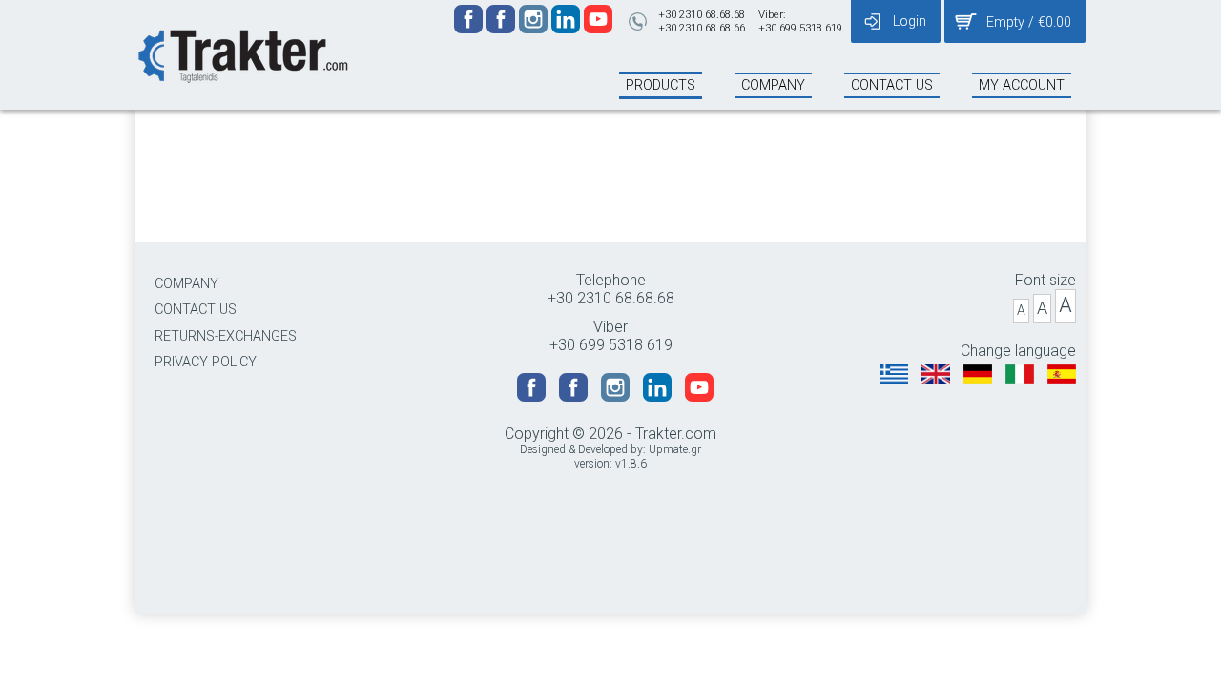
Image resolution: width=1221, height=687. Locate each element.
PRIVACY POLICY (206, 362)
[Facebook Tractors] (470, 28)
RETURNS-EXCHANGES (226, 336)
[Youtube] (598, 28)
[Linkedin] (567, 28)
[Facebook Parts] (502, 28)
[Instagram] (535, 28)
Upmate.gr (675, 449)
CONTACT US (196, 310)
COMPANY (186, 284)
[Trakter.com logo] (241, 54)
